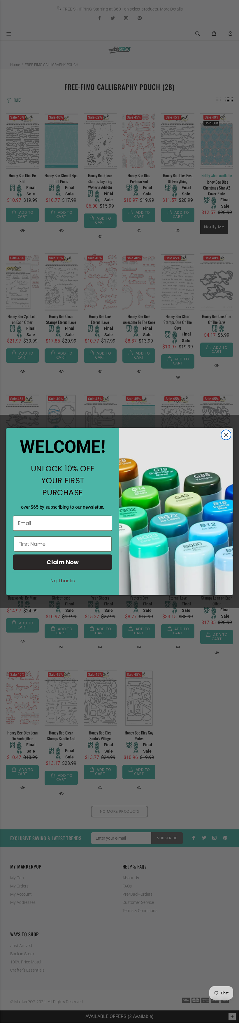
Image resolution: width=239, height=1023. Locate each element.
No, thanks (62, 580)
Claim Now (62, 562)
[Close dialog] (226, 435)
